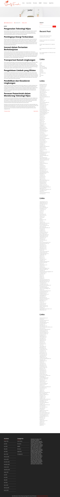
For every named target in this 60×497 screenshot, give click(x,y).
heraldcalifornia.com (43, 366)
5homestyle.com (42, 193)
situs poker (42, 71)
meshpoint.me (42, 228)
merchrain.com (42, 418)
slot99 (41, 463)
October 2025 (6, 467)
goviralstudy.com (43, 176)
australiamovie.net (43, 86)
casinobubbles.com (43, 337)
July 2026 (5, 443)
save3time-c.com (43, 100)
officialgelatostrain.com (44, 400)
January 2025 (6, 490)
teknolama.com (42, 238)
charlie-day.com (42, 267)
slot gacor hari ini (36, 443)
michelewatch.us (43, 93)
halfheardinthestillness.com (44, 158)
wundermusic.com (43, 351)
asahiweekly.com (43, 363)
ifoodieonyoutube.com (44, 330)
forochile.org (42, 132)
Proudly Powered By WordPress (42, 495)
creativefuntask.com (43, 355)
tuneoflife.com (42, 307)
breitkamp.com (42, 379)
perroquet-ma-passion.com (44, 413)
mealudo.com (42, 266)
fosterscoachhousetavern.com (45, 242)
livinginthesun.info (43, 219)
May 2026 (5, 448)
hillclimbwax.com (43, 300)
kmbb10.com (42, 255)
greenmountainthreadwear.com (45, 285)
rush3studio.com (43, 209)
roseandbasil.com (43, 154)
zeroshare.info (42, 121)
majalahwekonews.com (44, 202)
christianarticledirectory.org (45, 192)
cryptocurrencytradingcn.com (45, 288)
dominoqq (41, 75)
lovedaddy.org (42, 270)
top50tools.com (42, 114)
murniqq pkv (36, 461)
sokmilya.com (42, 421)
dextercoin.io (42, 191)
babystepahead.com (43, 297)
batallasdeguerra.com (43, 128)
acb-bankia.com (42, 273)
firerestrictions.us (43, 140)
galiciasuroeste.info (43, 127)
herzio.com (42, 211)
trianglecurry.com (43, 396)
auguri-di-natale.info (43, 92)
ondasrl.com (42, 390)
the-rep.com (42, 115)
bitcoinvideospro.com (43, 224)
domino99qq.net (43, 206)
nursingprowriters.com (44, 284)
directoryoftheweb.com (44, 207)
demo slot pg (35, 458)
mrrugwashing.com (43, 272)
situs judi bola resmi (38, 459)
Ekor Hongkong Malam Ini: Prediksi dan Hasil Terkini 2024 (47, 53)
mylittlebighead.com (43, 360)
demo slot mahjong (43, 67)
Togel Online (51, 3)
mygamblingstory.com (44, 201)
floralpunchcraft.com (43, 262)
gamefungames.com (43, 352)
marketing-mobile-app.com (44, 261)
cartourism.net (42, 177)
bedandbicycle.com (43, 365)
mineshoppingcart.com (44, 331)
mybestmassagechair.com (44, 159)
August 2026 (6, 441)
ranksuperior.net (43, 296)
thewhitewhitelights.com (44, 155)
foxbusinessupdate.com (44, 269)
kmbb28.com (42, 419)
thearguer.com (42, 260)
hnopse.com (42, 302)
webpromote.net (43, 147)
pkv (40, 63)
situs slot (37, 444)
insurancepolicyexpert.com (44, 110)
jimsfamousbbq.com (43, 84)
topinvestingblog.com (43, 113)
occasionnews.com (43, 303)
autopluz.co (42, 99)
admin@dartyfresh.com (8, 22)
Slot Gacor (45, 3)
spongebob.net (42, 229)
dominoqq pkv (42, 66)
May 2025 (5, 479)
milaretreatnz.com (43, 123)
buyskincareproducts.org (44, 185)
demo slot (32, 449)
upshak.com (42, 276)
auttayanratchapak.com (44, 232)
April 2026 (6, 451)
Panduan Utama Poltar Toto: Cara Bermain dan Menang (47, 41)
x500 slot (34, 448)
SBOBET (40, 3)
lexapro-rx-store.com (43, 184)
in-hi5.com (41, 213)
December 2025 (7, 461)
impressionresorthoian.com (45, 279)
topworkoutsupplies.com (44, 332)
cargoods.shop (42, 222)
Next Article (36, 111)
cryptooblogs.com (43, 346)
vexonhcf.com (42, 101)
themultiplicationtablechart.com (45, 189)
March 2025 (6, 485)
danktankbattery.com (43, 264)
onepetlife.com (42, 403)
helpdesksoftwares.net (44, 317)
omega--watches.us (43, 94)
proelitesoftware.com (43, 374)
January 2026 (6, 459)
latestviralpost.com (43, 245)
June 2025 (5, 477)
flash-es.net (42, 275)
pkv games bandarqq (37, 451)
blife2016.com (42, 391)
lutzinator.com (42, 389)
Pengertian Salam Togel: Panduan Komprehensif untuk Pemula (45, 36)
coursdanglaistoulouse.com (44, 90)
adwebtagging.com (43, 295)
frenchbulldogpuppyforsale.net (45, 186)
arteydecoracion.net (43, 149)
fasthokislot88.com (43, 370)
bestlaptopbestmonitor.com (45, 152)
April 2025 (6, 482)
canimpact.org (42, 175)
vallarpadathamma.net (44, 236)
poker (34, 440)
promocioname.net (43, 136)
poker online (36, 450)
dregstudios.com (43, 129)
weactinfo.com (42, 258)
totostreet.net (42, 341)
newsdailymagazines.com (44, 322)
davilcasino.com (42, 342)
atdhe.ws (41, 156)
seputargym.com (43, 338)
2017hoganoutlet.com (43, 204)
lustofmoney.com (43, 304)
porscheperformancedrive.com (45, 386)
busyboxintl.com (42, 231)
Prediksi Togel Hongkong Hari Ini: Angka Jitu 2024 (47, 45)
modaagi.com (42, 124)
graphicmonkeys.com (43, 367)
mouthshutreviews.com (44, 333)
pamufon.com (42, 385)
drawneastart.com (43, 369)
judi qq (41, 65)
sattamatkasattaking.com (44, 402)
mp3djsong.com (42, 88)
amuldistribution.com (43, 349)
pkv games (41, 70)
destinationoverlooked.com (44, 298)
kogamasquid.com (43, 188)
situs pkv (41, 69)
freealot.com (42, 361)
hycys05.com (42, 250)
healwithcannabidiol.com (44, 394)
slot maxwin (39, 448)
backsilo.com (42, 277)
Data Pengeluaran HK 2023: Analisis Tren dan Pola (47, 49)
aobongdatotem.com (43, 325)
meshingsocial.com (43, 259)
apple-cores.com (43, 179)
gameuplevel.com (43, 347)
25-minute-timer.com (43, 354)
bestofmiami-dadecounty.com (45, 329)
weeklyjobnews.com (43, 293)
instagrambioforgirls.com (44, 253)
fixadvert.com (42, 97)
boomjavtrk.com (42, 423)
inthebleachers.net (43, 183)
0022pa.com (42, 120)
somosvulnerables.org (44, 383)
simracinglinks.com (43, 105)
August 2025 (6, 472)
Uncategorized (19, 454)
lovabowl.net (42, 319)
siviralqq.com (42, 278)
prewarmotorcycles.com (44, 104)
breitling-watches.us (43, 95)
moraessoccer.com (43, 131)
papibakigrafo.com (43, 173)
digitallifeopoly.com (43, 336)
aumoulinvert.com (43, 170)
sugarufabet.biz (42, 408)
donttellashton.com (43, 208)
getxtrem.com (42, 256)
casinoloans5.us (42, 165)
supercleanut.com (43, 364)
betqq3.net (42, 164)
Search (41, 22)
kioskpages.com (42, 395)
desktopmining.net (43, 182)
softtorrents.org (42, 382)
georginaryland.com (43, 153)
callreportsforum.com (43, 420)
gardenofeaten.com (43, 249)
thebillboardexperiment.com (45, 404)
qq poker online (33, 462)
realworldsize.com (43, 237)
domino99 (37, 440)
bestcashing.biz (42, 139)
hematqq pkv (40, 461)
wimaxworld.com (43, 137)
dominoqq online (43, 72)
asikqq (41, 62)
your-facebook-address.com (45, 412)
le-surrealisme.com (43, 108)
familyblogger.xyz (43, 376)
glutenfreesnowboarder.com (45, 392)
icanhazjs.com (42, 174)
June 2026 (5, 446)
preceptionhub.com (43, 323)
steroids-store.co (43, 148)
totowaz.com (42, 289)
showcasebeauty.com (43, 109)
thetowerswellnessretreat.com (45, 399)
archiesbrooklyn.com (43, 141)
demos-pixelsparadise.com (44, 102)
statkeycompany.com (43, 111)
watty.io (41, 218)
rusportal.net (42, 217)
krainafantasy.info (43, 214)
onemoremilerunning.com (44, 251)
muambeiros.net (43, 143)
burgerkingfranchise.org (44, 235)
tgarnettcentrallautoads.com (45, 96)
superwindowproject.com (44, 172)
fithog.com (41, 150)
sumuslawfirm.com (43, 282)
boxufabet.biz (42, 409)
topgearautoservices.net (44, 410)
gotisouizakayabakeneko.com (45, 227)
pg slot (36, 442)
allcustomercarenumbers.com (45, 375)
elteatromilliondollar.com (44, 234)
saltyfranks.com (42, 117)
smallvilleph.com (43, 126)
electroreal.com (42, 328)
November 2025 (7, 464)
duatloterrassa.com (43, 384)
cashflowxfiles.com (43, 254)
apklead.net (42, 425)
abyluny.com (42, 422)
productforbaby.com (43, 240)
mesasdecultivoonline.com (44, 243)
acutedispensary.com (43, 286)
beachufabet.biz (42, 405)
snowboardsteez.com (43, 252)
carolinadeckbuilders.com (44, 112)
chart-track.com (42, 133)
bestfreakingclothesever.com (45, 280)
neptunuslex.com (43, 91)
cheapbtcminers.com (43, 357)
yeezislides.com (42, 324)
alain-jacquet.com (43, 226)
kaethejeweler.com (43, 401)
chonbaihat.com (42, 145)
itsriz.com (41, 220)
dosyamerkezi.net (43, 106)
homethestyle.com (43, 348)
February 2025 (6, 487)
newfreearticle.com (43, 246)
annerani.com (42, 118)
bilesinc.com (42, 122)
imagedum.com (42, 398)
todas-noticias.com (43, 215)
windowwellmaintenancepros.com (46, 308)
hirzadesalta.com (43, 334)
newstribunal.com (43, 321)
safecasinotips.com (43, 372)
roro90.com (42, 210)
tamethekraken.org (43, 387)
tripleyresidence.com (43, 381)
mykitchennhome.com (44, 168)
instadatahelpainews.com (44, 416)
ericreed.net (42, 161)
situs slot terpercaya (43, 68)
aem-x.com (42, 345)
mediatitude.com (43, 103)
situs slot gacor (36, 445)
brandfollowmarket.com (44, 291)
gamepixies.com (42, 368)
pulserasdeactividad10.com (44, 180)
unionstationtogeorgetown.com (45, 358)
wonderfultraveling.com (44, 135)
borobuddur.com (43, 350)
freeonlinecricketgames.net (44, 138)
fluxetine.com (42, 162)
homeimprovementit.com (44, 320)
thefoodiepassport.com (44, 171)
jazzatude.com (42, 119)
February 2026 (6, 456)
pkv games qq (40, 442)
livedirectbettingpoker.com (44, 268)
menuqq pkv (33, 439)
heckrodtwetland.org (43, 157)
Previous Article (7, 111)
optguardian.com (43, 340)
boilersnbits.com (43, 244)
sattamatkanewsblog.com (44, 287)
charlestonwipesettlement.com (45, 290)
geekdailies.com (42, 417)
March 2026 (6, 454)
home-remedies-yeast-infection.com (46, 327)
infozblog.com (42, 144)
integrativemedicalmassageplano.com (46, 271)
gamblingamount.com (43, 299)
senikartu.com (42, 216)
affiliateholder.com (43, 309)
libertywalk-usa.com (43, 85)
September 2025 (7, 469)
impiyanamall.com (43, 339)
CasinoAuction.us (43, 166)
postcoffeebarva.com (43, 233)
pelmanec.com (42, 205)
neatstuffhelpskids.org (44, 130)
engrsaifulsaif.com (43, 356)
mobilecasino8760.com (44, 163)
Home (23, 3)
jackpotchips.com (43, 373)
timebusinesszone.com (44, 305)
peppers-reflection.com (44, 306)
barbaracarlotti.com (43, 181)
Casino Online (28, 3)
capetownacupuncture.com (44, 223)
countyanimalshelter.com (44, 294)
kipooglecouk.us (42, 167)
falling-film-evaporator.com (44, 281)
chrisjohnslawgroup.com (44, 377)
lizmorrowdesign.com (43, 393)
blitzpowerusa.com (43, 247)
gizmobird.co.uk (42, 87)
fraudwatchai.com (43, 343)
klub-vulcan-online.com (44, 378)
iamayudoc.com (42, 359)
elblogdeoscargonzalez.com (44, 146)
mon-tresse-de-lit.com (43, 407)
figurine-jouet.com (43, 411)
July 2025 (5, 474)
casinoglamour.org (43, 190)
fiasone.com (42, 263)
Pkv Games (35, 3)
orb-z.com (41, 241)
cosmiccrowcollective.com (44, 225)
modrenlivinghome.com (44, 414)
